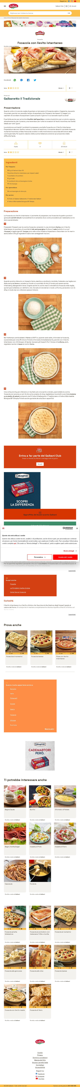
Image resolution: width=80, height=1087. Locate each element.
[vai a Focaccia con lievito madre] (15, 995)
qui (15, 543)
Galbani (5, 18)
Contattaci (40, 1065)
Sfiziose (13, 720)
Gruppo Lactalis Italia (40, 1063)
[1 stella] (8, 88)
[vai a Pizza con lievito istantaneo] (66, 641)
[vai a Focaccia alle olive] (40, 956)
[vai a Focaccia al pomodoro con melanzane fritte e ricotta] (40, 917)
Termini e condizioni (40, 1058)
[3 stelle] (13, 88)
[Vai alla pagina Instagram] (72, 1)
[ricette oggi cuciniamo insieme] (40, 23)
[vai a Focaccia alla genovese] (15, 956)
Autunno (13, 689)
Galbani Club (60, 6)
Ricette (9, 18)
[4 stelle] (15, 88)
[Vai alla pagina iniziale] (13, 6)
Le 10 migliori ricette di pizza (20, 588)
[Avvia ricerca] (68, 13)
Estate (12, 704)
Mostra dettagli (69, 551)
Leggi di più (72, 571)
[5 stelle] (18, 88)
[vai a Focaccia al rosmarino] (16, 641)
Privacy (40, 1055)
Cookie (40, 1053)
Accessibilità (40, 1067)
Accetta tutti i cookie (65, 557)
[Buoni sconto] (67, 6)
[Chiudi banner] (77, 528)
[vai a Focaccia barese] (41, 641)
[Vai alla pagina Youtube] (75, 1)
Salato (12, 709)
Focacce (13, 715)
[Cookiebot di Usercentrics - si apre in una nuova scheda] (64, 528)
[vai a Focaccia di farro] (40, 995)
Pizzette (13, 584)
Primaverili (13, 698)
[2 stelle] (11, 88)
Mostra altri (49, 729)
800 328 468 (72, 1086)
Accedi (40, 464)
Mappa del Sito (40, 1060)
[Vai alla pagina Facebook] (69, 1)
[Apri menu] (5, 6)
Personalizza (38, 557)
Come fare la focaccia (18, 592)
